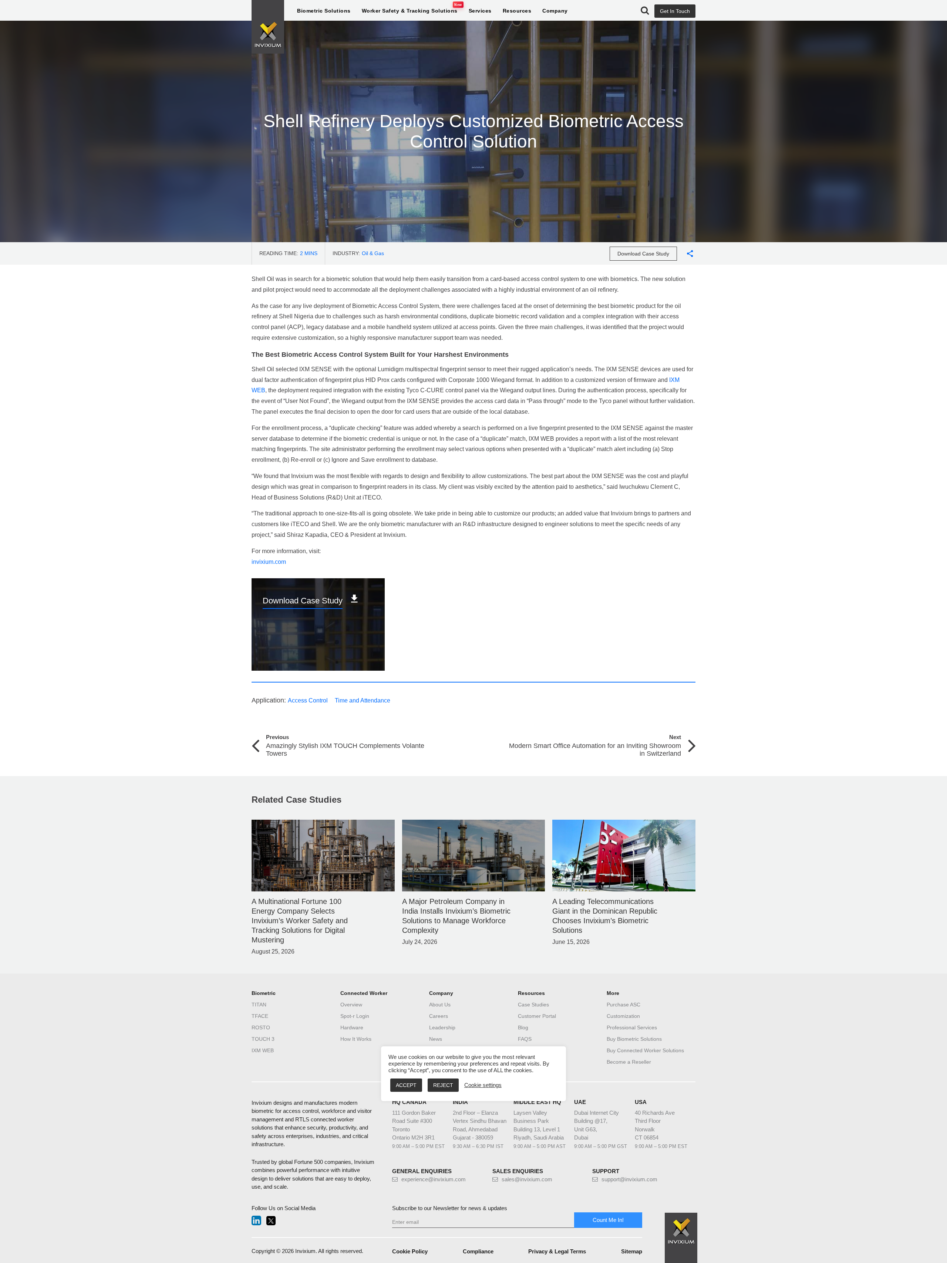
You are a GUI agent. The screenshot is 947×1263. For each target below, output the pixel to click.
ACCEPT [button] (406, 1085)
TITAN (259, 1005)
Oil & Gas (373, 253)
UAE (580, 1102)
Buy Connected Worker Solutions (645, 1050)
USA (641, 1102)
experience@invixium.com (433, 1179)
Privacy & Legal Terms (557, 1251)
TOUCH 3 (263, 1039)
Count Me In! (608, 1220)
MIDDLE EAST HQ (537, 1102)
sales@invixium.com (527, 1179)
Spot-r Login (354, 1016)
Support (605, 1171)
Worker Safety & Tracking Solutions (410, 11)
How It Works (355, 1039)
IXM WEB (263, 1050)
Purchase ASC (623, 1005)
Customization (623, 1016)
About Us (440, 1005)
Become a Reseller (629, 1062)
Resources (517, 11)
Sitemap (631, 1251)
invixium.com (269, 562)
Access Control (308, 700)
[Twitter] (271, 1221)
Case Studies (533, 1005)
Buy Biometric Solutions (634, 1039)
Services (480, 11)
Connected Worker (363, 993)
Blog (523, 1027)
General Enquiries (422, 1171)
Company (555, 11)
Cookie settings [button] (483, 1085)
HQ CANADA (409, 1102)
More (613, 993)
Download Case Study (643, 254)
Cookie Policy (410, 1251)
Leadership (442, 1027)
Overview (351, 1005)
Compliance (478, 1251)
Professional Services (632, 1027)
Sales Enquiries (517, 1171)
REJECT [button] (443, 1085)
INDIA (460, 1102)
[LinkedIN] (256, 1221)
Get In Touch (675, 11)
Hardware (351, 1027)
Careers (438, 1016)
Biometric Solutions (324, 11)
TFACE (260, 1016)
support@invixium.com (629, 1179)
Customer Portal (537, 1016)
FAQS (525, 1039)
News (435, 1039)
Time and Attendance (362, 700)
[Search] (645, 11)
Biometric (264, 993)
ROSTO (261, 1027)
